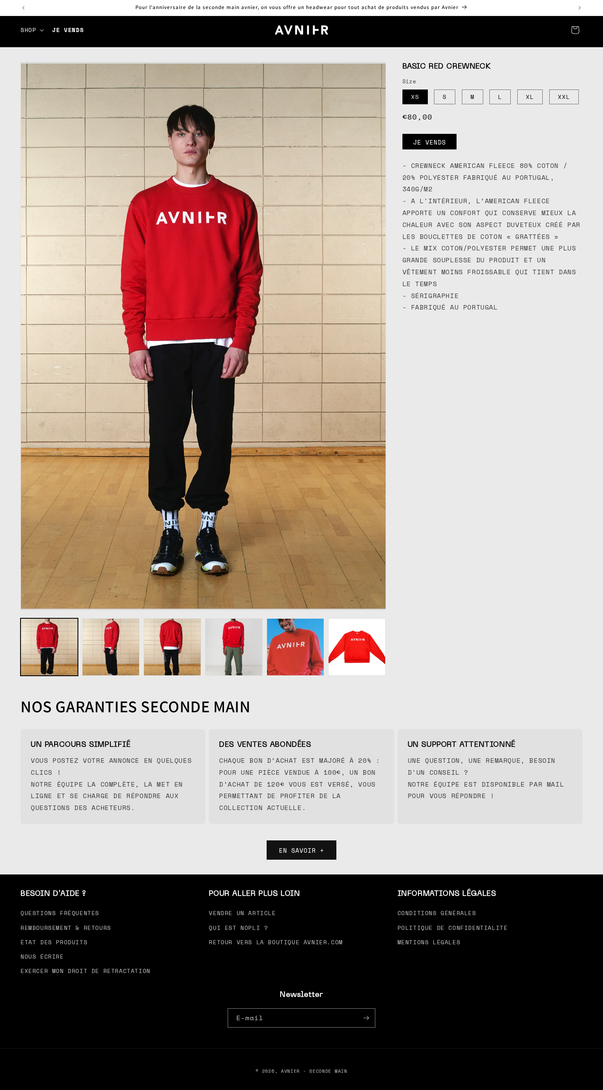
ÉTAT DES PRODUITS (54, 942)
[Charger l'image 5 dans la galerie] (295, 647)
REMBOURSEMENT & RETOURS (66, 927)
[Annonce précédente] (23, 8)
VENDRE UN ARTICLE (242, 913)
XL (530, 96)
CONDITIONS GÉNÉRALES (436, 913)
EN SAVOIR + (301, 849)
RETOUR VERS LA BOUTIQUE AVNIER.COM (276, 942)
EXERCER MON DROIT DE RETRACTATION (86, 970)
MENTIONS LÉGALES (429, 942)
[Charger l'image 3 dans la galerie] (172, 647)
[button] (31, 30)
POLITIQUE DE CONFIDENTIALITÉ (452, 927)
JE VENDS (429, 142)
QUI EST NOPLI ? (238, 927)
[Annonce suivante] (580, 8)
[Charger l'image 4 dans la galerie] (234, 647)
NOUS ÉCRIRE (42, 956)
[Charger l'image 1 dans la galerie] (49, 647)
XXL (564, 96)
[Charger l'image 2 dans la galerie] (110, 647)
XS (415, 96)
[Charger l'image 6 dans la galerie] (357, 647)
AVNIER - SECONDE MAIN (314, 1071)
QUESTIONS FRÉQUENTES (60, 913)
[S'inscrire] (366, 1018)
